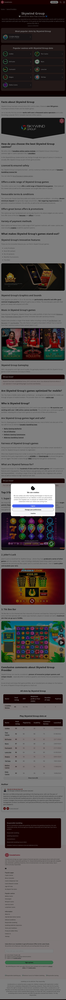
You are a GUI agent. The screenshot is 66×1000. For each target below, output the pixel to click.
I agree (33, 506)
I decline (33, 513)
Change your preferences (33, 509)
